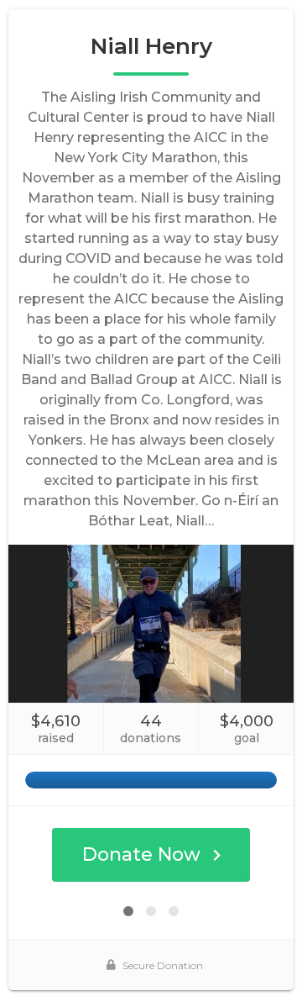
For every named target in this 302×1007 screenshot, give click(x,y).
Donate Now (141, 854)
